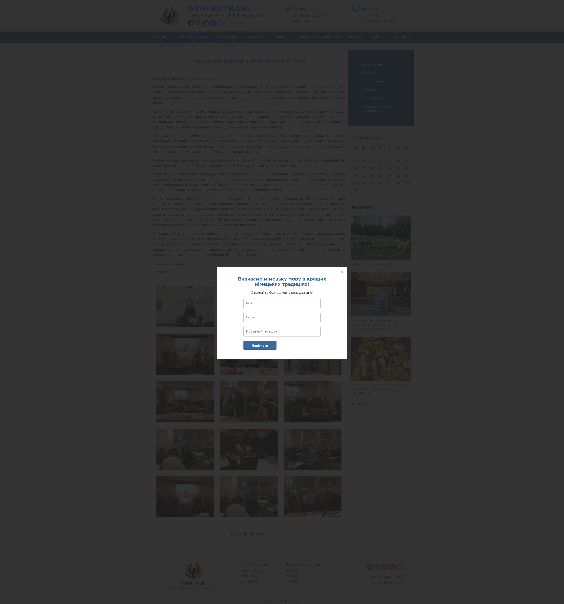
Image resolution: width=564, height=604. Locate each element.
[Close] (342, 272)
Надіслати (260, 345)
